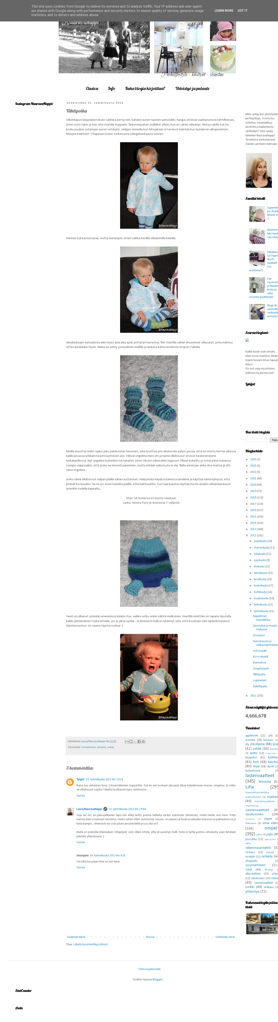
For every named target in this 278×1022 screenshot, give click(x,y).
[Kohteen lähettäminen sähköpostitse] (127, 741)
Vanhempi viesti (225, 937)
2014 (253, 523)
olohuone (250, 823)
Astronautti (260, 651)
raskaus (250, 852)
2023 (253, 465)
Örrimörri (259, 635)
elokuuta (259, 566)
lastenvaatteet (259, 775)
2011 (253, 695)
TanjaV (80, 779)
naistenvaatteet (257, 810)
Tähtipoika (259, 674)
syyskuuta (260, 560)
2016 (253, 510)
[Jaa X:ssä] (135, 741)
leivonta (265, 782)
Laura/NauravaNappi (89, 809)
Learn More (224, 10)
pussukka (251, 839)
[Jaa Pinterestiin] (143, 741)
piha (259, 834)
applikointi (251, 735)
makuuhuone (253, 797)
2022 (253, 472)
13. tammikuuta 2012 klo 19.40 (127, 809)
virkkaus (269, 887)
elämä (260, 744)
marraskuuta (262, 547)
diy (247, 744)
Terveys (269, 870)
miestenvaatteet (264, 801)
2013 (253, 529)
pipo (269, 834)
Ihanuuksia (259, 662)
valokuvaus (258, 878)
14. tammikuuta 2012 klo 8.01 (108, 855)
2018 (253, 497)
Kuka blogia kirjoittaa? (145, 88)
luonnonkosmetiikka (257, 792)
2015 (253, 516)
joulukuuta (260, 541)
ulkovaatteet (253, 873)
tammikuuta (261, 611)
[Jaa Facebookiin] (139, 741)
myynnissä (251, 806)
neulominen (89, 747)
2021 (253, 478)
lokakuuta (260, 554)
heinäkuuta (261, 573)
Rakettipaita (260, 686)
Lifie (249, 787)
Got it (243, 10)
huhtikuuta (260, 592)
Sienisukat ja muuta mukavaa (265, 627)
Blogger (157, 979)
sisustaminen (255, 865)
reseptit (250, 856)
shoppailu (251, 861)
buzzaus (268, 740)
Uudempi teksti (76, 937)
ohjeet (268, 819)
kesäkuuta (260, 579)
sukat (110, 747)
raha (248, 843)
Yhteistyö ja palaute (192, 88)
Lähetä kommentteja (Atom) (90, 944)
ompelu (101, 747)
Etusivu (92, 88)
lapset (270, 766)
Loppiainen (259, 680)
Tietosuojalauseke (149, 969)
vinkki (249, 887)
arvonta (250, 740)
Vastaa (80, 795)
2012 (253, 535)
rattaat (270, 852)
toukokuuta (261, 585)
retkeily (267, 856)
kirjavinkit (271, 753)
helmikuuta (261, 604)
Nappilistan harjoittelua (261, 618)
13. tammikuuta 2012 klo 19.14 (104, 779)
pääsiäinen (270, 839)
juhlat (257, 749)
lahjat (256, 766)
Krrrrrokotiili (260, 656)
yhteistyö (252, 891)
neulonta (249, 819)
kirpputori (251, 757)
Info (111, 88)
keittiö (254, 753)
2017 (253, 504)
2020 (253, 485)
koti (256, 762)
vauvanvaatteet (263, 883)
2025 (253, 459)
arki (270, 735)
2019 (253, 491)
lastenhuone (253, 770)
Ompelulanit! (261, 668)
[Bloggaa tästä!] (131, 741)
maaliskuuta (261, 598)
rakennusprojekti (258, 848)
